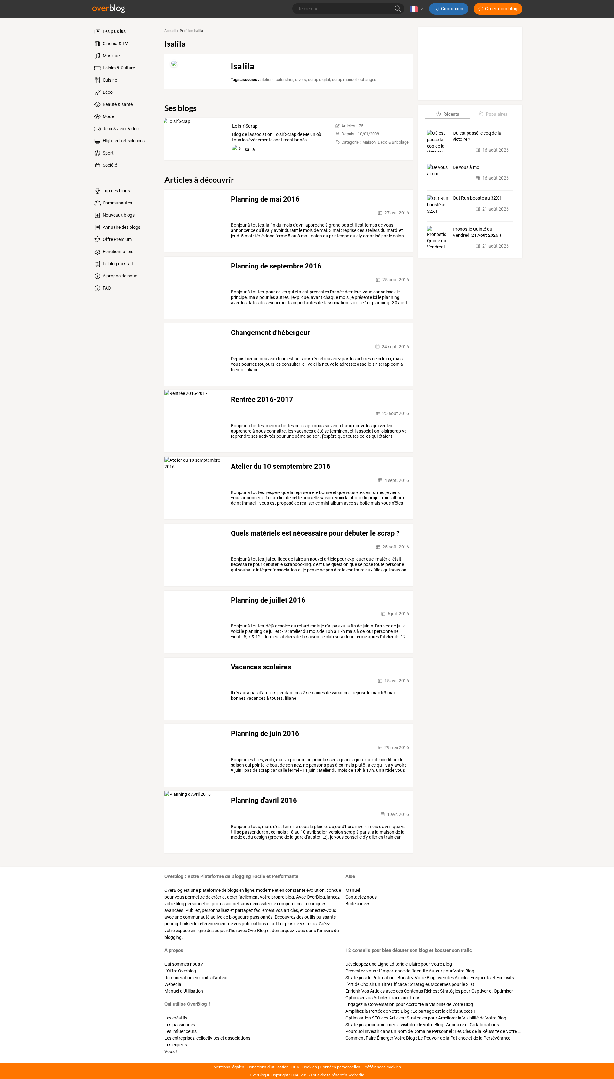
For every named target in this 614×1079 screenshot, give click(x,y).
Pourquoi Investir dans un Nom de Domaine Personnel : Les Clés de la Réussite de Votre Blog (436, 1031)
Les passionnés (179, 1024)
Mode (108, 116)
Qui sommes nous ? (183, 964)
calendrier (284, 79)
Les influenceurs (180, 1031)
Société (109, 165)
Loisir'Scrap (244, 126)
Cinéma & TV (115, 43)
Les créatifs (175, 1017)
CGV (295, 1067)
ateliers (267, 79)
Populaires (496, 113)
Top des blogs (116, 190)
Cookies (309, 1067)
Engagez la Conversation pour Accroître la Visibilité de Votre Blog (409, 1004)
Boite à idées (357, 903)
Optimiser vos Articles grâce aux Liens (382, 997)
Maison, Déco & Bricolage (385, 142)
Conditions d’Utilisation (267, 1067)
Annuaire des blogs (121, 227)
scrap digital (319, 79)
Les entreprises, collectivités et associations (207, 1038)
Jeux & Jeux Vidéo (120, 128)
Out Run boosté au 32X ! (477, 198)
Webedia (172, 984)
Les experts (175, 1044)
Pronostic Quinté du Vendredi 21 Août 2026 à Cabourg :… (477, 232)
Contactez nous (361, 896)
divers (300, 79)
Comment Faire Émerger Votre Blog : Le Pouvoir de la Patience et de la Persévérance (427, 1038)
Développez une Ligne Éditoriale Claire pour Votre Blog (398, 964)
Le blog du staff (118, 263)
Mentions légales (228, 1067)
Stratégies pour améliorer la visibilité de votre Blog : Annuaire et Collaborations (422, 1024)
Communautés (117, 202)
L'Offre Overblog (180, 970)
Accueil (170, 31)
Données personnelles (340, 1067)
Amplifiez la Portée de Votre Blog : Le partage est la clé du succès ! (410, 1011)
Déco (107, 92)
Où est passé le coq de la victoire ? (477, 136)
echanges (367, 79)
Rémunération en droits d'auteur (196, 977)
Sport (108, 153)
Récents (451, 113)
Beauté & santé (117, 104)
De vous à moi (466, 167)
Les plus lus (114, 31)
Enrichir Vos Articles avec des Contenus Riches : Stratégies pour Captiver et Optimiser (429, 991)
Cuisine (109, 80)
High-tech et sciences (123, 140)
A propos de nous (119, 275)
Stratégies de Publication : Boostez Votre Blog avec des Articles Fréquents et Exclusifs (429, 977)
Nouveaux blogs (118, 215)
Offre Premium (117, 239)
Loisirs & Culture (118, 67)
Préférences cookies (382, 1067)
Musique (111, 55)
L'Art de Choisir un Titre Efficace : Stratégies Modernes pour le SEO (409, 984)
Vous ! (170, 1051)
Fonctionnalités (117, 251)
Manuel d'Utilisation (183, 991)
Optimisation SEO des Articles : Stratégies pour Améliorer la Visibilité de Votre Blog (425, 1017)
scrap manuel (344, 79)
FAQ (106, 288)
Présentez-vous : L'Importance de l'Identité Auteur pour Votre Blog (409, 970)
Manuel (352, 890)
